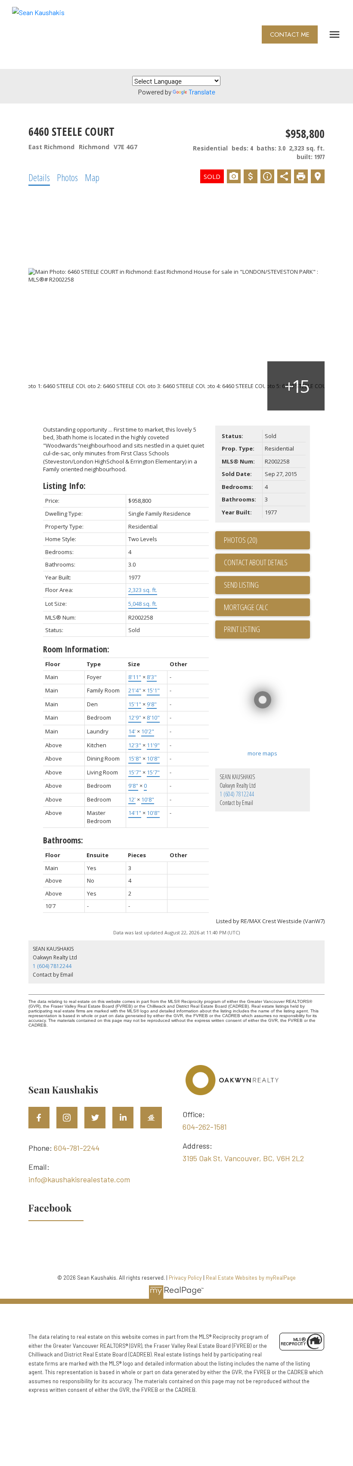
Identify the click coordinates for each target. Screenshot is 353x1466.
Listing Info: (64, 486)
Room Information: (76, 649)
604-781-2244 (76, 1148)
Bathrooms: (63, 840)
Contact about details (256, 562)
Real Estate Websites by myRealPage (251, 1277)
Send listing (241, 585)
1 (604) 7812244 (237, 794)
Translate (202, 92)
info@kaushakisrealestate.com (79, 1179)
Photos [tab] (67, 177)
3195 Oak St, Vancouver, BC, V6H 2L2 (243, 1158)
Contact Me (290, 34)
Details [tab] (39, 177)
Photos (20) (240, 540)
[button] (290, 34)
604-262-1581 (205, 1126)
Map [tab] (92, 177)
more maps (262, 753)
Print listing (242, 629)
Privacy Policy (185, 1277)
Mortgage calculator (267, 607)
